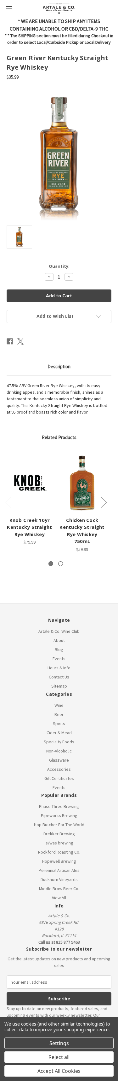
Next (103, 502)
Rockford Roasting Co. (59, 852)
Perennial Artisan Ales (59, 870)
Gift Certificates (59, 778)
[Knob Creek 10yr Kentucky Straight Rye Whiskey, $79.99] (30, 483)
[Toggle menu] (8, 8)
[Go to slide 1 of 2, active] (50, 563)
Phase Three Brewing (59, 806)
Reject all (59, 1057)
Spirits (59, 723)
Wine (59, 705)
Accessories (59, 769)
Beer (59, 714)
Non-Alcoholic (59, 751)
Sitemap (59, 686)
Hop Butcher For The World (59, 824)
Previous (8, 502)
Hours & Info (59, 668)
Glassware (59, 760)
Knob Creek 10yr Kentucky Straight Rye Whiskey (29, 527)
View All (59, 898)
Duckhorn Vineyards (59, 879)
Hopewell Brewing (59, 861)
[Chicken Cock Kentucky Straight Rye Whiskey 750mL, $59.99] (82, 483)
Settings (59, 1043)
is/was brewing (59, 843)
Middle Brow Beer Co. (59, 888)
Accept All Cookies (59, 1070)
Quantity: (59, 266)
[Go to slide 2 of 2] (60, 563)
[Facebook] (10, 341)
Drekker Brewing (59, 834)
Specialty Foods (59, 742)
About (59, 640)
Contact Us (59, 677)
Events (59, 658)
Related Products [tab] (59, 437)
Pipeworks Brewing (59, 815)
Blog (59, 649)
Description (59, 366)
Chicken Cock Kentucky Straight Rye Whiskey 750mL (81, 531)
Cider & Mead (59, 732)
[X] (20, 341)
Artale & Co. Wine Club (59, 631)
